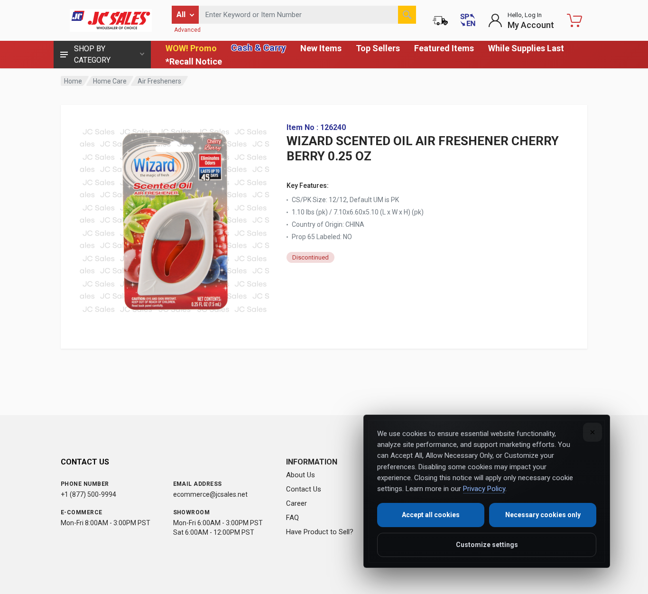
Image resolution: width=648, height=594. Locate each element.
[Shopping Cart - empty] (574, 20)
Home (73, 81)
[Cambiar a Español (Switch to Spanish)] (468, 20)
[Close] (592, 432)
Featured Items (444, 48)
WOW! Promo (191, 48)
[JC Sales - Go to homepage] (110, 20)
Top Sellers (378, 48)
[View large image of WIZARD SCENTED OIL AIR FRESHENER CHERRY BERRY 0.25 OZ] (174, 218)
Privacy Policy (484, 488)
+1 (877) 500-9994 (88, 494)
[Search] (407, 15)
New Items (321, 48)
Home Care (110, 81)
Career (296, 503)
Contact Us (303, 489)
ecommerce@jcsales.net (210, 494)
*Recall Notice (194, 61)
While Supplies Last (526, 48)
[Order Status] (440, 20)
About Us (300, 475)
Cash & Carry (258, 47)
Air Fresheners (159, 81)
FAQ (292, 517)
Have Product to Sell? (319, 532)
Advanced (187, 30)
